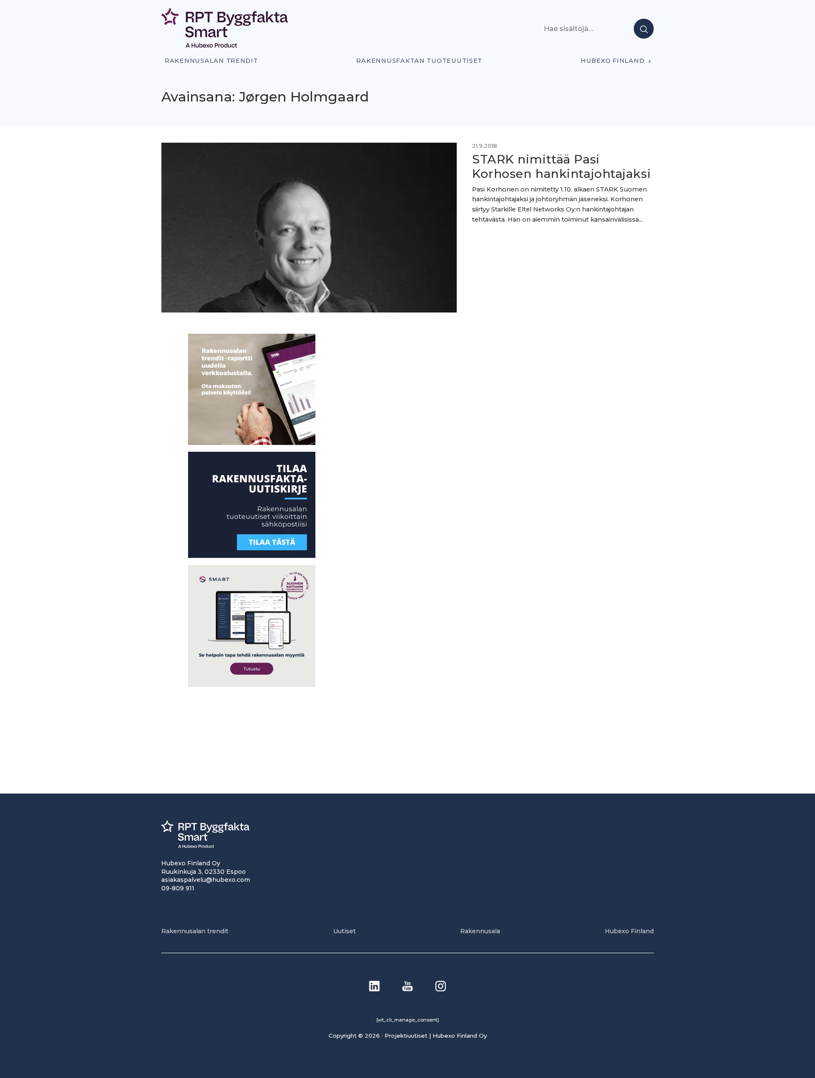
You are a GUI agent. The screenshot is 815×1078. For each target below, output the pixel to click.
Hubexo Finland (612, 61)
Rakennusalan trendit (211, 61)
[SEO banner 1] (251, 685)
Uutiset (344, 931)
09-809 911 (177, 888)
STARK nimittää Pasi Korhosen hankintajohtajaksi (561, 166)
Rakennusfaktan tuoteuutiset (419, 61)
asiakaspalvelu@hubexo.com (205, 880)
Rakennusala (480, 931)
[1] (251, 556)
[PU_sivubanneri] (251, 443)
